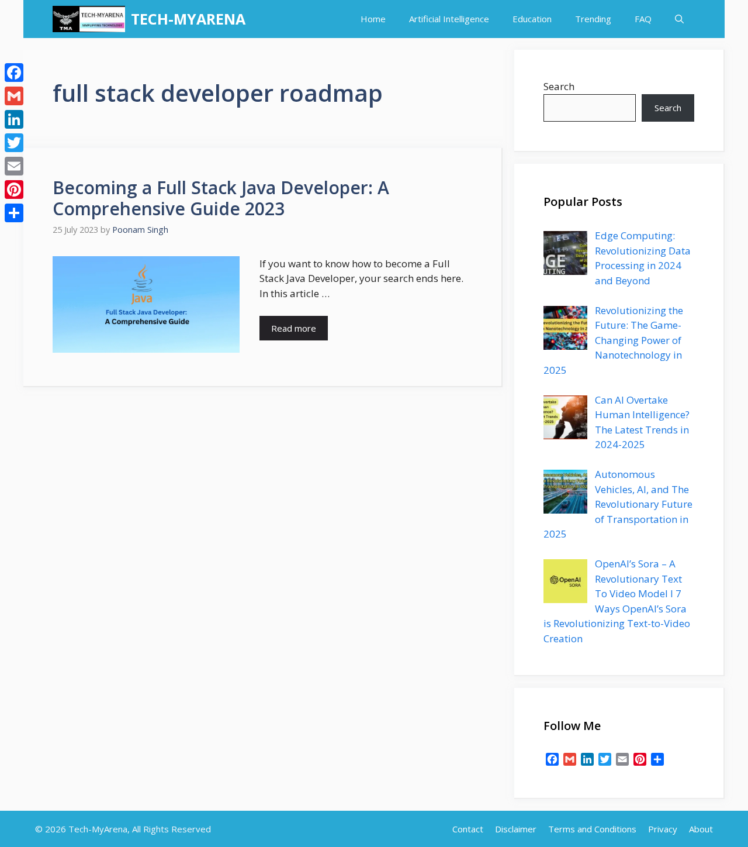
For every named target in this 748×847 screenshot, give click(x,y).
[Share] (14, 213)
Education (532, 19)
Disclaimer (515, 829)
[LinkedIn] (14, 119)
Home (373, 19)
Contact (467, 829)
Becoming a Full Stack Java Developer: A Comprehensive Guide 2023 (221, 198)
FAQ (643, 19)
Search (558, 86)
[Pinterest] (14, 189)
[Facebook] (14, 72)
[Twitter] (14, 142)
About (701, 829)
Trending (593, 19)
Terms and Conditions (592, 829)
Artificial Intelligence (449, 19)
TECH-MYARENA (188, 19)
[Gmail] (14, 96)
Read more (293, 328)
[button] (679, 19)
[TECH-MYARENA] (89, 19)
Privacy (662, 829)
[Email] (14, 166)
